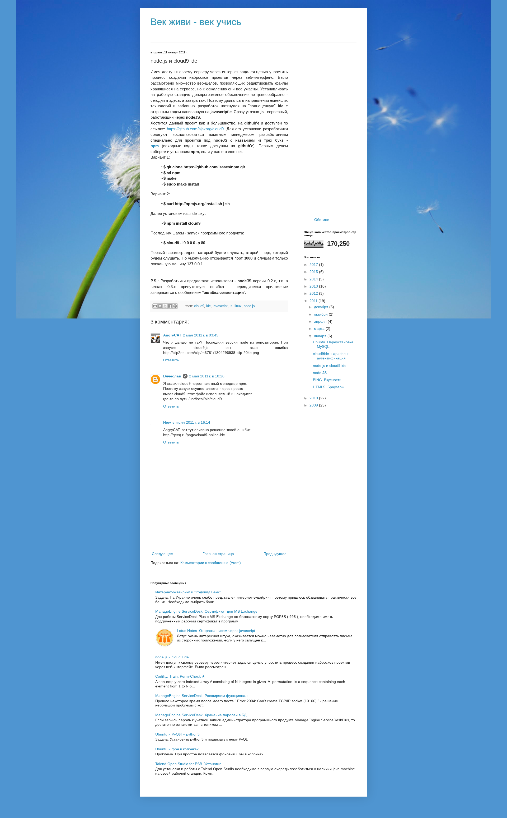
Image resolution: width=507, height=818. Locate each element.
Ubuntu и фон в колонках (177, 749)
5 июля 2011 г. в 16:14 (191, 422)
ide (208, 306)
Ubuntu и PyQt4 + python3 (177, 734)
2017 (314, 264)
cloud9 (199, 306)
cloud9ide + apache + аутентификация (331, 356)
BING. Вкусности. (327, 380)
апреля (321, 321)
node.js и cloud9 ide (329, 365)
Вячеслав (172, 376)
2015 (314, 272)
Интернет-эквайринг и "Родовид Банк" (188, 592)
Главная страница (218, 554)
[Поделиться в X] (165, 306)
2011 (313, 301)
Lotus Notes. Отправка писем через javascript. (216, 630)
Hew (167, 422)
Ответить (171, 360)
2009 (314, 405)
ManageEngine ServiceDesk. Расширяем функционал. (201, 696)
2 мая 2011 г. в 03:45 (200, 335)
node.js (249, 306)
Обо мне (321, 220)
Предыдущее (275, 554)
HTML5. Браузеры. (329, 387)
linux (238, 306)
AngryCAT (172, 335)
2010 (314, 398)
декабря (321, 307)
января (320, 336)
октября (321, 314)
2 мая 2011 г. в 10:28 (206, 376)
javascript (220, 306)
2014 (314, 279)
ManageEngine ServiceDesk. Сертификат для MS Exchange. (207, 611)
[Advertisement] (219, 536)
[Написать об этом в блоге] (160, 306)
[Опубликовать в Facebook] (170, 306)
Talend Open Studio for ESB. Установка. (189, 764)
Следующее (162, 554)
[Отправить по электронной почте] (155, 306)
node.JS (320, 373)
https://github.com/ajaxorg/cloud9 (195, 129)
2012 (314, 293)
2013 (314, 286)
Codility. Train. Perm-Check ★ (180, 676)
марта (320, 328)
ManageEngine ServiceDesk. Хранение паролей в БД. (201, 715)
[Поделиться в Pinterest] (175, 306)
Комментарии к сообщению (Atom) (210, 563)
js (231, 306)
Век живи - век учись (196, 21)
